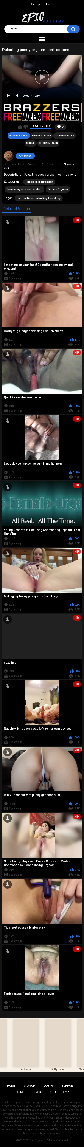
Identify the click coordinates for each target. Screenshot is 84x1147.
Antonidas (25, 155)
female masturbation (39, 181)
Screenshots (64, 135)
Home (11, 1085)
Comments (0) (48, 143)
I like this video (20, 127)
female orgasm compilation (24, 189)
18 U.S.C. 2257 (59, 1092)
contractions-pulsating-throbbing (39, 198)
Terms (20, 1092)
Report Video (41, 135)
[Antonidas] (9, 156)
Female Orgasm (58, 189)
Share (30, 143)
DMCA (37, 1092)
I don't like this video (25, 127)
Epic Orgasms (37, 1140)
